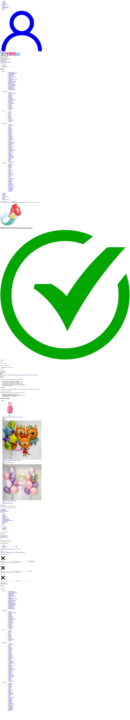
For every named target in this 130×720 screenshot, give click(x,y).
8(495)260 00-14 (3, 61)
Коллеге (10, 117)
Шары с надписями (12, 84)
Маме (9, 115)
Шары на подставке (12, 593)
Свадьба (10, 104)
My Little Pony (11, 125)
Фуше (10, 169)
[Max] (10, 62)
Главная (1, 202)
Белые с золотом (11, 178)
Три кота (10, 151)
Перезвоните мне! (31, 561)
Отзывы (3, 3)
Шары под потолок (12, 86)
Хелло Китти (11, 152)
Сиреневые (10, 702)
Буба (9, 126)
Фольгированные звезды (13, 79)
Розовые (10, 182)
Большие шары (11, 75)
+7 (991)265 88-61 (3, 510)
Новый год (10, 95)
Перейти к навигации (4, 52)
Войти (2, 583)
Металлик (10, 184)
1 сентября (10, 92)
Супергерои (11, 670)
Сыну (10, 118)
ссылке (10, 390)
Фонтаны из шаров (12, 82)
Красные (10, 166)
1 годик (10, 109)
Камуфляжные (11, 187)
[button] (2, 69)
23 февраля (10, 101)
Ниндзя (10, 158)
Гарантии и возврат (5, 6)
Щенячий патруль (12, 143)
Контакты (4, 4)
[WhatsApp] (2, 62)
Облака (10, 77)
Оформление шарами (12, 81)
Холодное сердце (11, 681)
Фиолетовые (11, 190)
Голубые (10, 186)
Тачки (10, 160)
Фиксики (10, 161)
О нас (3, 8)
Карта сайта (4, 522)
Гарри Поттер (11, 136)
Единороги (10, 147)
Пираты (10, 659)
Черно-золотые (11, 703)
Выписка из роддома (12, 93)
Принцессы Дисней (12, 150)
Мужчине (10, 637)
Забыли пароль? (3, 582)
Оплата (3, 2)
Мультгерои (4, 123)
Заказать (30, 571)
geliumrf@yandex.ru (3, 60)
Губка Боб (10, 155)
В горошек (10, 179)
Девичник (10, 626)
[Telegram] (7, 62)
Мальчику (10, 112)
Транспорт (10, 131)
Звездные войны (11, 156)
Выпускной (11, 97)
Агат (9, 177)
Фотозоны (10, 80)
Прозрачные (11, 188)
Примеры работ (5, 7)
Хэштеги (10, 133)
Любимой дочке (11, 119)
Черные (10, 191)
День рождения (11, 103)
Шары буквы (11, 87)
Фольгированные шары (13, 73)
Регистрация (4, 527)
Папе (9, 113)
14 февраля (10, 616)
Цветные (10, 176)
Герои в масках (11, 146)
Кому (3, 110)
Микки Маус (11, 149)
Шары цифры (11, 594)
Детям (10, 121)
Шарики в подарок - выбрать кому (10, 202)
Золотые (10, 180)
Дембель (10, 94)
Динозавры (10, 137)
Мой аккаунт (4, 529)
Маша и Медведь (11, 139)
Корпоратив (11, 105)
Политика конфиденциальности (8, 520)
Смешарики (11, 130)
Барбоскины (11, 154)
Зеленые (10, 692)
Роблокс (10, 159)
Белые (10, 171)
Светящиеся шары (12, 89)
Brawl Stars (10, 144)
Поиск (14, 201)
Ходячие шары (11, 78)
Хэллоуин (10, 108)
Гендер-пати (11, 102)
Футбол (10, 132)
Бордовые (10, 172)
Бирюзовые (10, 164)
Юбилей (10, 615)
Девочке (10, 111)
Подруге (10, 116)
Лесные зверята (11, 157)
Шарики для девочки (20, 202)
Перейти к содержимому (12, 52)
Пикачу (10, 129)
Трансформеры (11, 141)
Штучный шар (34, 374)
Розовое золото (11, 174)
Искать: (1, 201)
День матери (11, 98)
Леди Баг (10, 148)
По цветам (4, 162)
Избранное (4, 528)
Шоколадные (11, 170)
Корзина (4, 547)
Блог (3, 9)
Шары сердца (11, 83)
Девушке (10, 114)
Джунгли (10, 127)
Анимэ (10, 135)
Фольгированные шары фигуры (16, 374)
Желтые (10, 165)
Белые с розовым (11, 185)
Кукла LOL (10, 138)
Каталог (3, 71)
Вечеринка (10, 100)
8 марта (10, 106)
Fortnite (10, 153)
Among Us (10, 124)
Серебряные (11, 189)
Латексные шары (11, 605)
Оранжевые (11, 173)
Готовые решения (12, 72)
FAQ (3, 5)
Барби (10, 145)
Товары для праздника (12, 604)
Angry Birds (11, 134)
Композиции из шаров (12, 76)
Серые (10, 168)
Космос (10, 128)
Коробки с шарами (12, 88)
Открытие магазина (12, 99)
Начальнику (11, 120)
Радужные (10, 167)
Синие (10, 175)
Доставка (4, 1)
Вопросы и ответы (5, 518)
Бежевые (10, 163)
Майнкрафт (11, 648)
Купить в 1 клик (5, 462)
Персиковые (11, 181)
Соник (10, 140)
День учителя (11, 627)
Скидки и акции (5, 196)
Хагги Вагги (11, 142)
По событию (4, 91)
